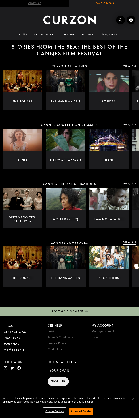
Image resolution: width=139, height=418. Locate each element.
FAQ (51, 331)
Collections (43, 34)
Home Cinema (104, 3)
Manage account (102, 331)
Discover (67, 34)
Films (23, 34)
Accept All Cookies (81, 411)
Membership (111, 34)
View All (129, 66)
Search (120, 20)
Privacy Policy (57, 343)
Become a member (67, 311)
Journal (88, 34)
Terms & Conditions (60, 337)
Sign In (131, 20)
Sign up (58, 381)
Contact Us (55, 349)
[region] (69, 405)
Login (95, 337)
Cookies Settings (54, 411)
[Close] (133, 399)
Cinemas (34, 3)
